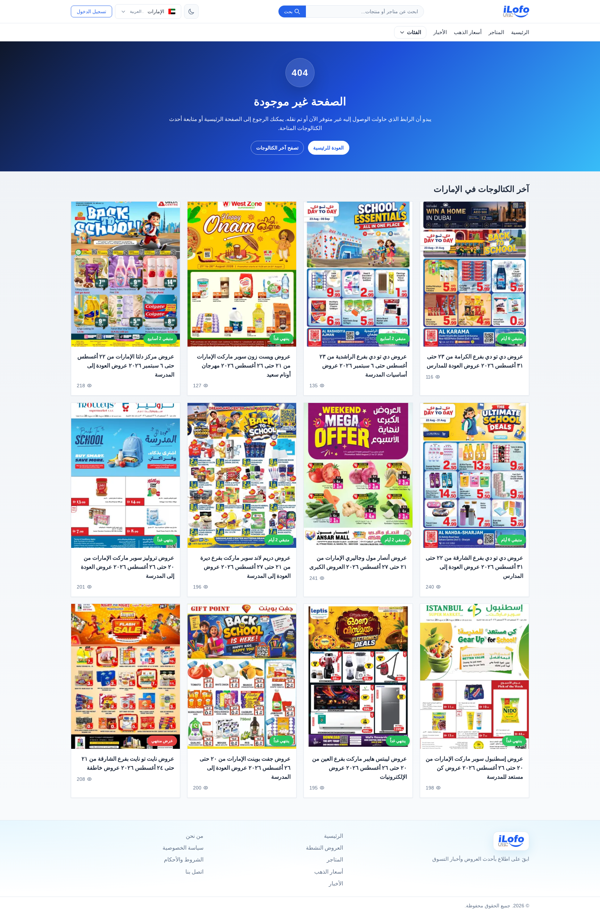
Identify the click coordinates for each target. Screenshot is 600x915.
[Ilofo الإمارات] (511, 841)
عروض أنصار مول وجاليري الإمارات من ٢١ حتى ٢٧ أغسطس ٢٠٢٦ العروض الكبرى (358, 562)
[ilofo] (516, 11)
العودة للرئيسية (328, 148)
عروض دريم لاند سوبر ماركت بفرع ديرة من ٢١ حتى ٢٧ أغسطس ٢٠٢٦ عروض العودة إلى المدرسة (245, 566)
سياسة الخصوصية (182, 848)
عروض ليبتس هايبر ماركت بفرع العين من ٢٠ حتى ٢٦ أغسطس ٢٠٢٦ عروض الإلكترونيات (359, 768)
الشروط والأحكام (183, 860)
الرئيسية (520, 32)
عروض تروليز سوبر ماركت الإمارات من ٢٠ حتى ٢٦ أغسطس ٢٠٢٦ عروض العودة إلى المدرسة (127, 566)
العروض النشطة (324, 848)
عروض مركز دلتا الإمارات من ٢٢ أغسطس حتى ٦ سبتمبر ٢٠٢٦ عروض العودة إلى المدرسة (125, 366)
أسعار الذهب (468, 32)
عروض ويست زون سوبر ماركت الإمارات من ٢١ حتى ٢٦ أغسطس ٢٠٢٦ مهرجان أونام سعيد (244, 366)
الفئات (414, 32)
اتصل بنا (194, 872)
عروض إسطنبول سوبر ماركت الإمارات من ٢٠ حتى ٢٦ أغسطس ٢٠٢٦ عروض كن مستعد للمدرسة (474, 768)
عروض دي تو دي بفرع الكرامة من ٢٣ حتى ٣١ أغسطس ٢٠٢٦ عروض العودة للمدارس (475, 361)
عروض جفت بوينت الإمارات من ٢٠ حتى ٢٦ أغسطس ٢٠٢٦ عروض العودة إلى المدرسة (245, 768)
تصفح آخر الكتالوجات (277, 148)
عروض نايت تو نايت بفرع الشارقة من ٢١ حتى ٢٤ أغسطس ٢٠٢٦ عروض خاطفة (128, 763)
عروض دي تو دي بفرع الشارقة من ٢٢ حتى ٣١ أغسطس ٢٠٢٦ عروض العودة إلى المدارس (474, 566)
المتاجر (496, 32)
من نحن (194, 836)
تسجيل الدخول (91, 11)
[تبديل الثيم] (191, 11)
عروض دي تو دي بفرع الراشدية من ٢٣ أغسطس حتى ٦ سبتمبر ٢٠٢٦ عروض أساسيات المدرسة (363, 366)
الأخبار (440, 32)
